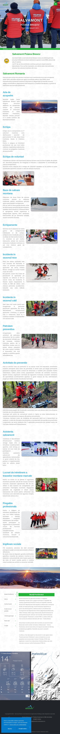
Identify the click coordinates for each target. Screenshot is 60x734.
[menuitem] (10, 594)
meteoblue (3, 702)
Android (43, 731)
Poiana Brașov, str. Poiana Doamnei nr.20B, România (37, 717)
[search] (52, 4)
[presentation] (4, 24)
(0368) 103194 (37, 719)
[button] (17, 724)
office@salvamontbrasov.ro (37, 721)
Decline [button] (10, 728)
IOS (47, 731)
